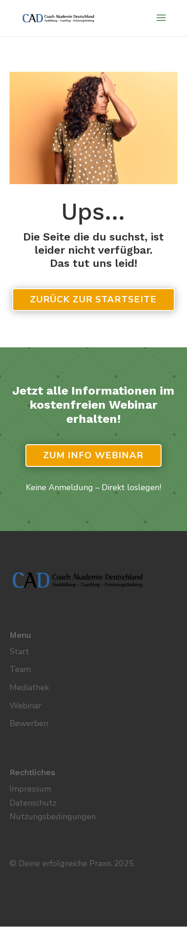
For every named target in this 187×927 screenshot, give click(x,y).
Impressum (30, 788)
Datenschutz (33, 802)
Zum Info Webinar (93, 455)
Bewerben (29, 723)
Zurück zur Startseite (93, 299)
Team (20, 669)
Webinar (25, 705)
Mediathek (29, 687)
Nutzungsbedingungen (53, 816)
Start (19, 651)
